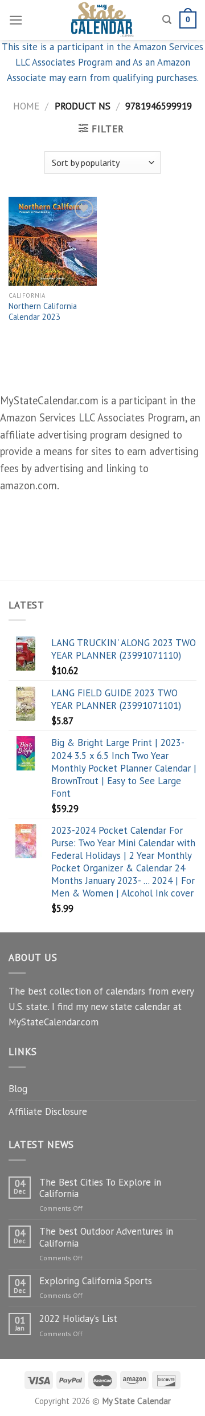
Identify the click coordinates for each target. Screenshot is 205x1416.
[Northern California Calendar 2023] (53, 241)
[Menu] (16, 20)
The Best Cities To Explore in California (100, 1188)
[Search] (166, 20)
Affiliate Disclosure (48, 1111)
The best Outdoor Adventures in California (106, 1237)
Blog (18, 1088)
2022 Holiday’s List (78, 1318)
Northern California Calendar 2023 (43, 311)
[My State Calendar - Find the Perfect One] (103, 20)
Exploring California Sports (95, 1281)
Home (26, 106)
